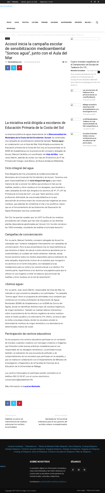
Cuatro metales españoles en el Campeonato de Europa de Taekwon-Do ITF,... (85, 64)
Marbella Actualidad (78, 70)
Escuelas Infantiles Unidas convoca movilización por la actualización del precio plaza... (90, 138)
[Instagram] (94, 1)
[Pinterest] (19, 67)
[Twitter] (98, 1)
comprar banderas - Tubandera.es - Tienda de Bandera (31, 446)
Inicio (7, 35)
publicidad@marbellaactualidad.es (53, 481)
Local (13, 35)
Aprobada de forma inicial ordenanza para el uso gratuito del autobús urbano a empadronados (52, 422)
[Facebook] (91, 1)
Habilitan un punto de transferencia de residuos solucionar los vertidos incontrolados (16, 423)
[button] (97, 22)
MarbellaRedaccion (15, 62)
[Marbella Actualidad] (22, 12)
